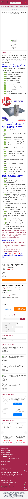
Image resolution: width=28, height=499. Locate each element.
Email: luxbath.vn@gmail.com (7, 454)
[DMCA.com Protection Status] (12, 487)
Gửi (22, 318)
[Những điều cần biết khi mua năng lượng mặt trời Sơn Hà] (5, 350)
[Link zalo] (14, 458)
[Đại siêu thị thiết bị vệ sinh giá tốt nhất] (5, 3)
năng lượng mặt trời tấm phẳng (8, 330)
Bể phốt (21, 6)
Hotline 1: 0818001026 (5, 450)
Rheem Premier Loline (17, 327)
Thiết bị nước (3, 9)
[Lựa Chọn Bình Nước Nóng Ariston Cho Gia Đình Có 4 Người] (5, 378)
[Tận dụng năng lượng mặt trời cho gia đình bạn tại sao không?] (5, 386)
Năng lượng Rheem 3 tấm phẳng (8, 325)
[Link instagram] (16, 458)
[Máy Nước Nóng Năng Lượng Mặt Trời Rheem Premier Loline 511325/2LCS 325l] (20, 428)
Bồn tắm (7, 6)
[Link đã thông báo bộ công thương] (4, 487)
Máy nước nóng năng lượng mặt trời (13, 9)
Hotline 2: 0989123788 (5, 452)
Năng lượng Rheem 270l (7, 327)
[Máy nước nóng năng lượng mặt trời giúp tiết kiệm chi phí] (5, 359)
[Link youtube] (12, 458)
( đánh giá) (10, 289)
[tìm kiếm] (11, 2)
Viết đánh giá (18, 403)
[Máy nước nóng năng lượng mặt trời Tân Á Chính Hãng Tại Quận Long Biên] (5, 368)
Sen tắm (16, 6)
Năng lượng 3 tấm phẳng (13, 323)
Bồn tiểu (12, 6)
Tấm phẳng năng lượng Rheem (8, 329)
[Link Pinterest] (19, 458)
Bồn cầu (2, 6)
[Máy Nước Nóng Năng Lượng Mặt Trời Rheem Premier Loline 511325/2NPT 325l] (7, 428)
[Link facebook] (9, 458)
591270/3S (4, 323)
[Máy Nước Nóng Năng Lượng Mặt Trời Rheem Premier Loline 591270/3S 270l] (14, 13)
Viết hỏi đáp (17, 414)
